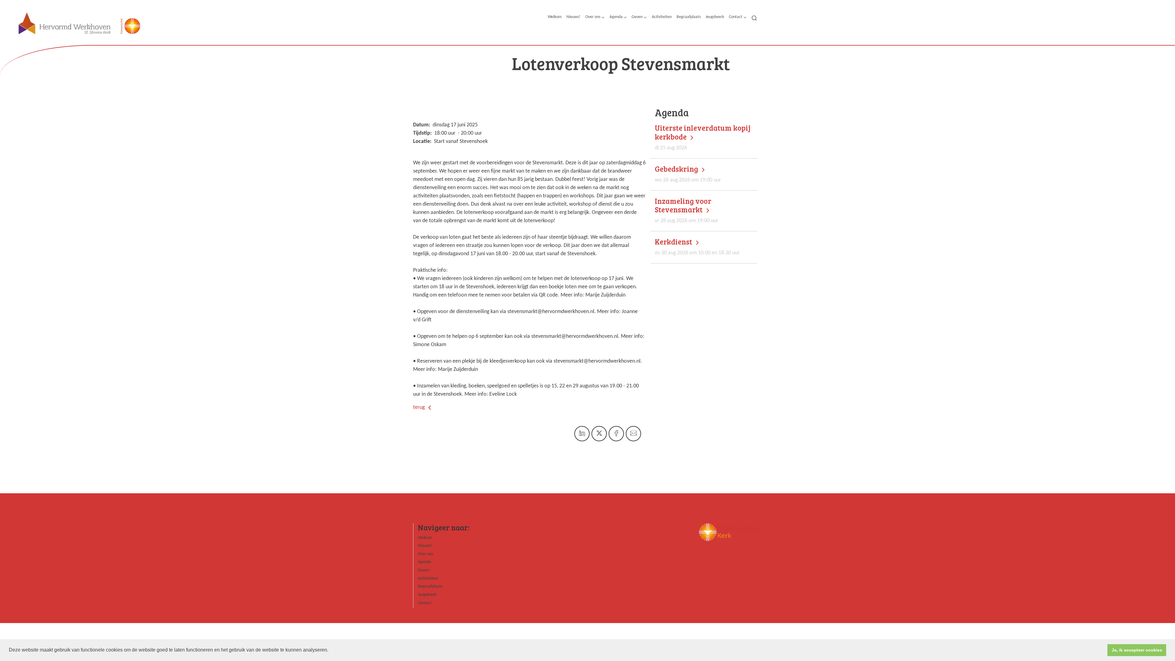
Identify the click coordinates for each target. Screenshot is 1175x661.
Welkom (554, 17)
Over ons (592, 17)
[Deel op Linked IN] (582, 433)
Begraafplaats (689, 17)
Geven (637, 17)
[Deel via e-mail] (633, 433)
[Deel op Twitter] (599, 433)
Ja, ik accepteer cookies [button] (1137, 650)
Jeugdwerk (715, 17)
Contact (735, 17)
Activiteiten (662, 17)
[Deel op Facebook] (616, 433)
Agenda (616, 17)
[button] (330, 651)
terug (419, 407)
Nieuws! (573, 17)
